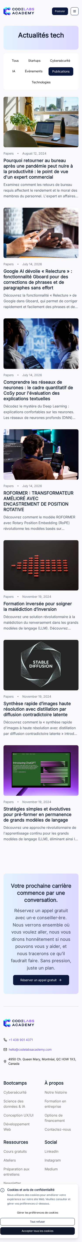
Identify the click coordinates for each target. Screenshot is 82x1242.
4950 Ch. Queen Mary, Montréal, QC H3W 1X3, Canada (42, 1061)
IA (13, 71)
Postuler (60, 11)
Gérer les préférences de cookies (37, 1212)
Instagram (53, 1160)
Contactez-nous (58, 1129)
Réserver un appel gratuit (38, 980)
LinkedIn (51, 1151)
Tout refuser (37, 1221)
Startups (34, 60)
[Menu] (75, 11)
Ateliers (9, 1160)
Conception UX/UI (18, 1115)
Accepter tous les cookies (37, 1231)
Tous (15, 60)
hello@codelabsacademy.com (30, 1049)
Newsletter (12, 1183)
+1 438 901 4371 (21, 1040)
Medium (51, 1169)
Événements (33, 71)
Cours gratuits (15, 1151)
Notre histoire (56, 1092)
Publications (61, 71)
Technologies (41, 82)
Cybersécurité (60, 60)
